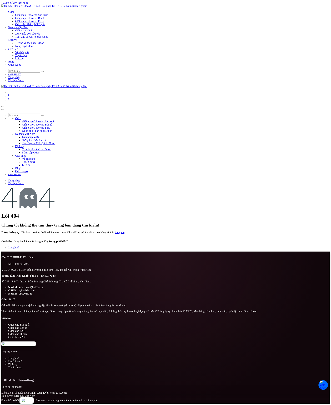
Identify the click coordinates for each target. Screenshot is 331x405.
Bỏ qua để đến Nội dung (14, 2)
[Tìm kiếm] (42, 71)
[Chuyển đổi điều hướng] (2, 106)
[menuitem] (11, 11)
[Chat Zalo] (323, 384)
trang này (120, 232)
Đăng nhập (14, 77)
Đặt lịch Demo (16, 80)
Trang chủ (13, 247)
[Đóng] (2, 109)
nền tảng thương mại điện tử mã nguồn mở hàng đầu (69, 400)
